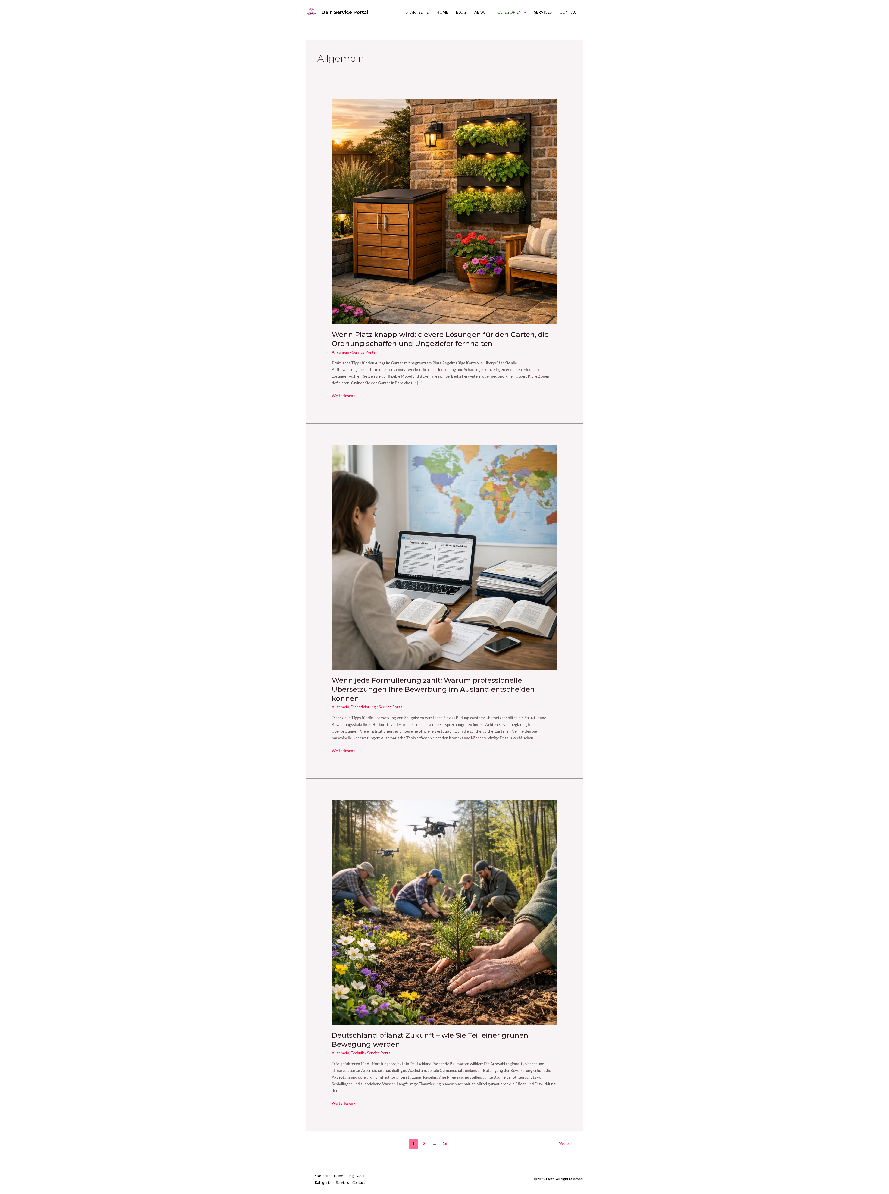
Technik (357, 1052)
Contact (569, 12)
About (481, 12)
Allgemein (340, 352)
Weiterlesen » (344, 395)
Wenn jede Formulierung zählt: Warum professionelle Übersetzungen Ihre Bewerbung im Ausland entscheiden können (433, 689)
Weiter (568, 1143)
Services (543, 12)
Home (442, 12)
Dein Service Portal (344, 12)
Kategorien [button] (509, 12)
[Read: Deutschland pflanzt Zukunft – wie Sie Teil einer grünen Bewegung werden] (444, 911)
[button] (524, 12)
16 (445, 1143)
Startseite (417, 12)
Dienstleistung (363, 706)
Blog (461, 12)
